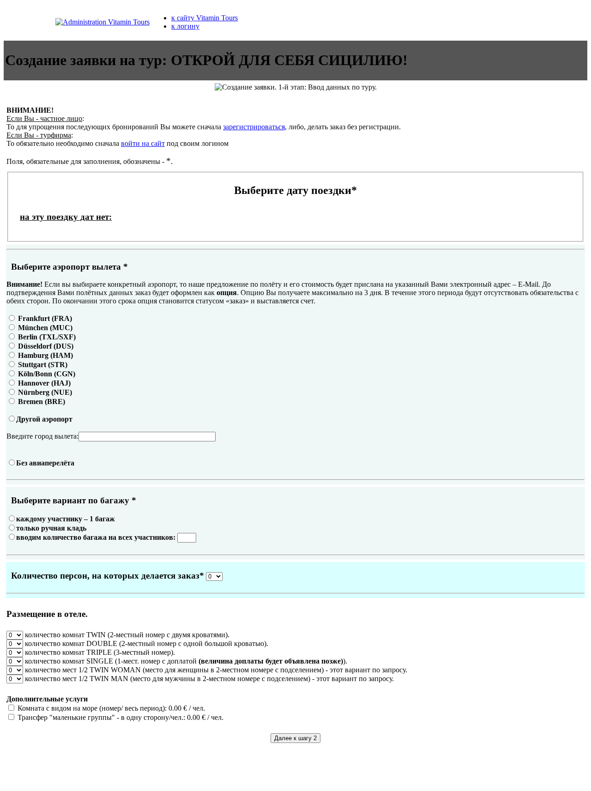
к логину (185, 26)
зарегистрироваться (254, 127)
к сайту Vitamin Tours (204, 18)
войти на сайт (143, 143)
